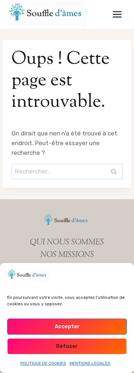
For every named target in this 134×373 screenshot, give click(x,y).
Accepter (67, 326)
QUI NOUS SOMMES (67, 242)
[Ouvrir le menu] (117, 14)
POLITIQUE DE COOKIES (43, 363)
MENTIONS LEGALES (90, 363)
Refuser (67, 346)
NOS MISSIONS (67, 255)
